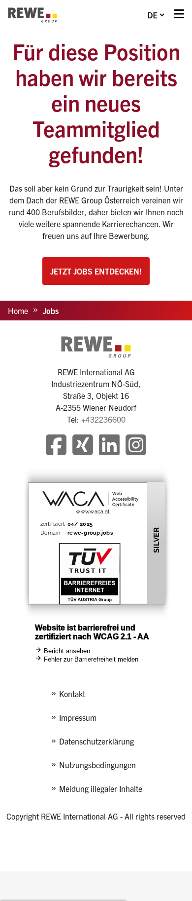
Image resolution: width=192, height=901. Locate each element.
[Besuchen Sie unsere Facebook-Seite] (56, 446)
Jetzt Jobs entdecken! (96, 271)
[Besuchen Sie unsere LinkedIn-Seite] (109, 446)
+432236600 (103, 419)
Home (18, 310)
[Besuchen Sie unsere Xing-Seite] (82, 446)
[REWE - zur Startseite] (32, 15)
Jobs (51, 310)
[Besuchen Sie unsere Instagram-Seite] (136, 446)
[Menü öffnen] (179, 15)
